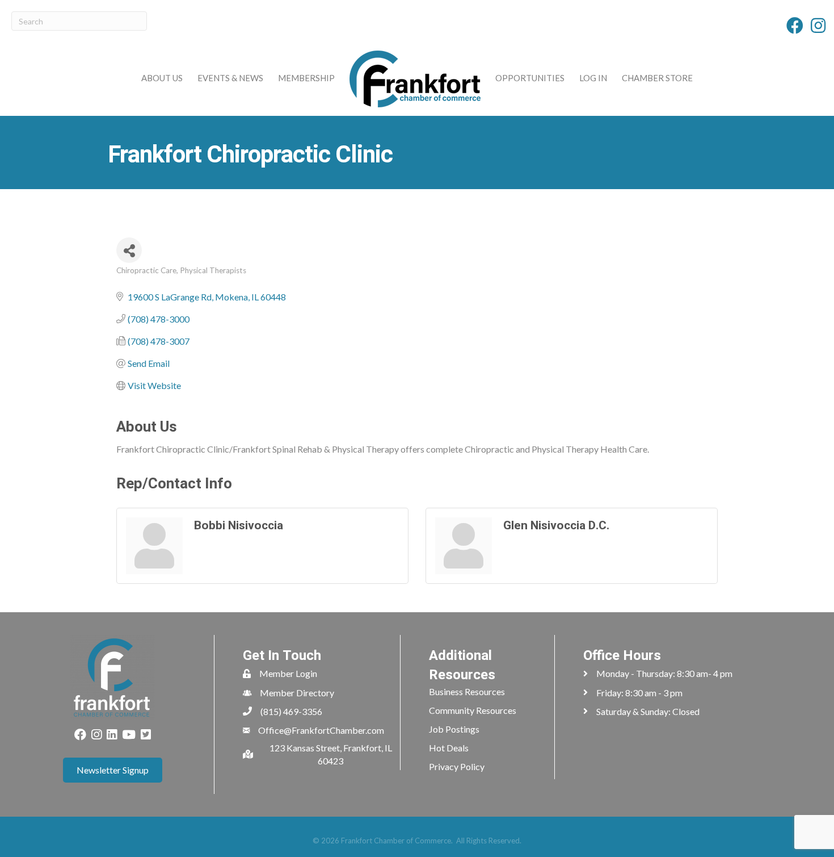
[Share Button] (129, 250)
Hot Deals (449, 747)
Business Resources (467, 691)
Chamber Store (657, 78)
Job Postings (454, 729)
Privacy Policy (457, 766)
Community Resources (472, 710)
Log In (593, 78)
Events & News (230, 78)
